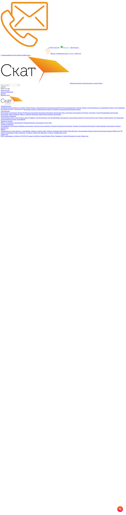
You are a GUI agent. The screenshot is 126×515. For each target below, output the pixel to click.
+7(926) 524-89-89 (8, 269)
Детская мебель (83, 131)
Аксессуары (48, 123)
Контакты (27, 55)
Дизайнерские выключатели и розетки (13, 108)
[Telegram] (20, 178)
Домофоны (58, 136)
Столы (13, 131)
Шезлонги (44, 133)
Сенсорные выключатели (54, 108)
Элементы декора (36, 131)
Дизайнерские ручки (60, 133)
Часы (38, 133)
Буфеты (65, 131)
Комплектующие (37, 114)
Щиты (38, 136)
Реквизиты (54, 295)
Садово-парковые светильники (105, 126)
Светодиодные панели (22, 118)
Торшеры (16, 114)
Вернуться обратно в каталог (17, 153)
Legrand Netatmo (45, 136)
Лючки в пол (86, 108)
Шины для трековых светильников (12, 123)
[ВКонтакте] (2, 178)
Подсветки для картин (88, 113)
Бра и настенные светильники (71, 113)
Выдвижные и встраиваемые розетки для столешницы (107, 108)
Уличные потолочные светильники (84, 126)
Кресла (8, 131)
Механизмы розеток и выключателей (35, 109)
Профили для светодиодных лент (39, 118)
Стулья (23, 131)
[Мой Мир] (7, 178)
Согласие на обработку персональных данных (36, 310)
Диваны (3, 131)
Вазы (70, 131)
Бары (61, 131)
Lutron (79, 136)
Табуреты (50, 131)
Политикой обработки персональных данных (64, 316)
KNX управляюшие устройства (11, 136)
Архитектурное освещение (42, 126)
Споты (98, 113)
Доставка (17, 55)
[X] (9, 178)
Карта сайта (77, 295)
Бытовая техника (75, 109)
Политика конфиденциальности (41, 295)
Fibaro (53, 136)
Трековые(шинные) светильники (33, 123)
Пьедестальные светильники (52, 114)
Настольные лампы (7, 114)
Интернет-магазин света (12, 139)
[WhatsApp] (15, 178)
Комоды (90, 131)
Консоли (96, 131)
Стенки (34, 133)
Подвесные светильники (31, 113)
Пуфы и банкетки (19, 133)
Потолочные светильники (9, 113)
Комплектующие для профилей (15, 119)
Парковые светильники (26, 126)
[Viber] (12, 178)
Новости (11, 55)
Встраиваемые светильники (109, 113)
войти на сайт (5, 90)
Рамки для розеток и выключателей (58, 109)
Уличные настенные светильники (61, 126)
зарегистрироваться (7, 92)
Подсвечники (9, 133)
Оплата (22, 55)
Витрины (75, 131)
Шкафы (27, 131)
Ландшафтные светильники (9, 126)
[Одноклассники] (4, 178)
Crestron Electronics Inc (69, 136)
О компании (4, 55)
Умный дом (84, 136)
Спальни (50, 133)
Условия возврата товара (65, 295)
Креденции (103, 131)
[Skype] (17, 178)
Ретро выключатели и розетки (72, 108)
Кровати (109, 131)
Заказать (3, 174)
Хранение (56, 131)
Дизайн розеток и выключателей (35, 108)
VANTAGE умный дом (28, 136)
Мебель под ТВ (117, 131)
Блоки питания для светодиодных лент (85, 118)
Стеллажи (29, 133)
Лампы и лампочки (25, 114)
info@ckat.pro (74, 47)
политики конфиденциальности (25, 245)
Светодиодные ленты (7, 118)
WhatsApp (66, 47)
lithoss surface (8, 146)
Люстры (20, 113)
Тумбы (44, 131)
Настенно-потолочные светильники (50, 113)
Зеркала (17, 131)
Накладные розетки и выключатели (15, 142)
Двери (3, 133)
